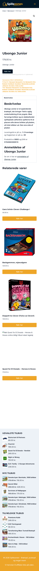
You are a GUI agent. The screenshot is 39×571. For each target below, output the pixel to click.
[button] (34, 16)
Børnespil (11, 11)
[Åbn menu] (35, 3)
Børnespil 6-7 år (20, 82)
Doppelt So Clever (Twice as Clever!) (18, 316)
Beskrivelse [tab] (8, 98)
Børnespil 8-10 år (30, 82)
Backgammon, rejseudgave (14, 263)
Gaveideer (18, 84)
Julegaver (5, 85)
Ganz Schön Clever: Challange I (16, 209)
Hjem (4, 11)
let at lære (11, 85)
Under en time (19, 85)
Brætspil (4, 84)
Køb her (7, 71)
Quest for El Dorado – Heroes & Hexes (19, 369)
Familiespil (11, 84)
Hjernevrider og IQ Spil (28, 84)
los (16, 91)
